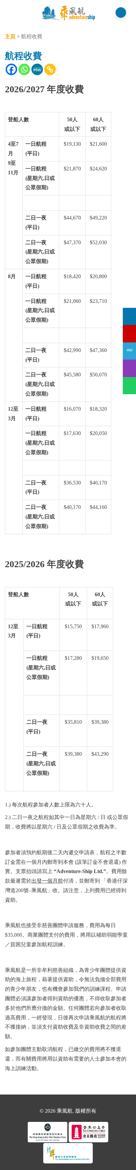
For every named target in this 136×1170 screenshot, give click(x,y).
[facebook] (129, 316)
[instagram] (129, 368)
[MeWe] (37, 69)
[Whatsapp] (24, 69)
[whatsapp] (129, 385)
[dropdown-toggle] (11, 13)
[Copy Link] (50, 69)
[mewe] (129, 351)
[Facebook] (11, 69)
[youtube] (129, 333)
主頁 (10, 36)
